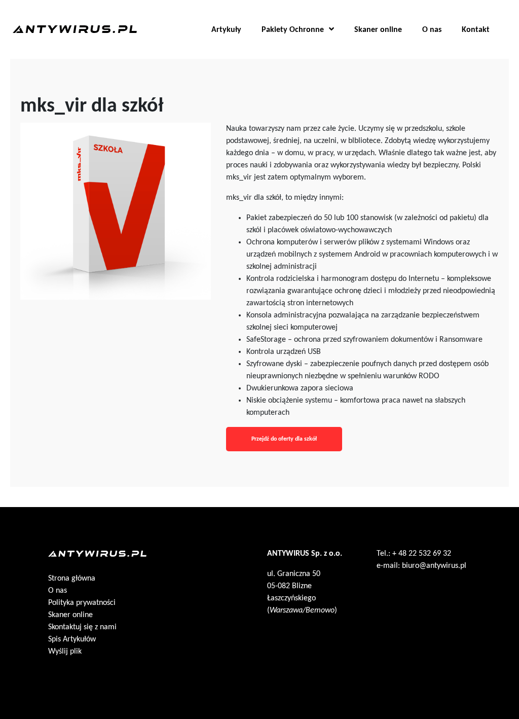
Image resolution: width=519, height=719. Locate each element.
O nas (431, 30)
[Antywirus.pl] (75, 26)
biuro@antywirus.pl (434, 566)
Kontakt (476, 30)
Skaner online (378, 30)
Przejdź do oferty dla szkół (284, 439)
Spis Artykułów (72, 639)
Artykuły (226, 30)
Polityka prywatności (82, 603)
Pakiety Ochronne (293, 30)
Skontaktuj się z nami (82, 627)
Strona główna (71, 578)
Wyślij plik (65, 652)
